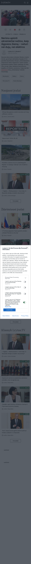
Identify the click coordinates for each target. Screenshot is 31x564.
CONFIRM (9, 310)
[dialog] (15, 282)
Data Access (15, 315)
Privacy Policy (24, 315)
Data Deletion (6, 315)
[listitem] (15, 278)
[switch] (24, 282)
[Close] (27, 248)
